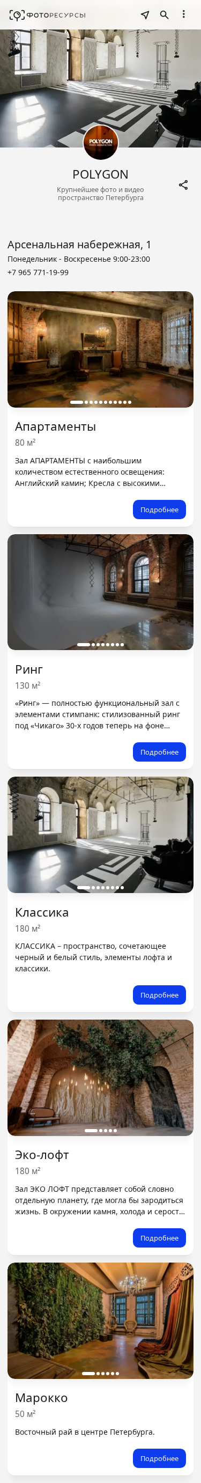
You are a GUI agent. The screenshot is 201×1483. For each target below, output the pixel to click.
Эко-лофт (42, 1154)
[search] (145, 15)
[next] (174, 349)
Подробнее (159, 509)
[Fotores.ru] (47, 15)
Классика (42, 912)
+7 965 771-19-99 (38, 272)
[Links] (183, 185)
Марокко (41, 1397)
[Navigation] (183, 14)
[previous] (26, 349)
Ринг (29, 669)
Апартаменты (55, 426)
